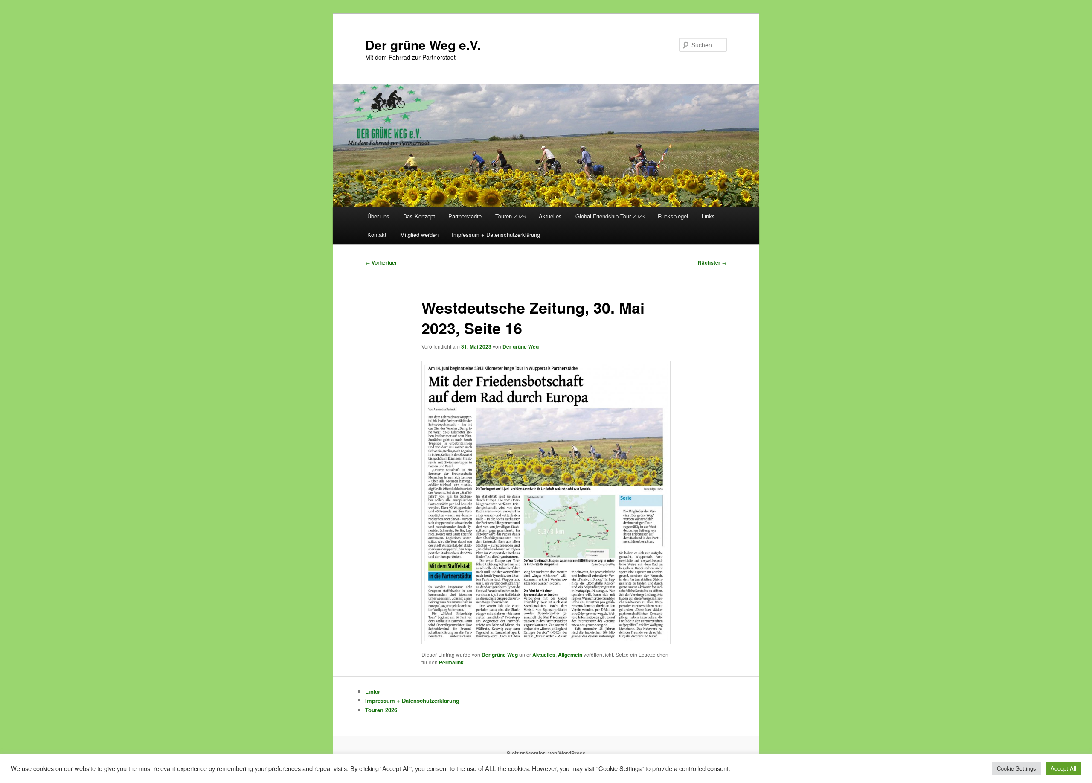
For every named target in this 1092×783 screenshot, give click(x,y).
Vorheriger (381, 262)
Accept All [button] (1063, 768)
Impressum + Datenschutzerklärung (496, 234)
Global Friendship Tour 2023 (610, 216)
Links (708, 216)
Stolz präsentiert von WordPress (546, 753)
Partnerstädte (465, 216)
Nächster (712, 262)
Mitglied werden (419, 234)
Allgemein (570, 654)
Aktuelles (550, 216)
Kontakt (376, 234)
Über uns (378, 216)
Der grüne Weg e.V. (423, 44)
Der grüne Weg (520, 346)
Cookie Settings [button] (1016, 768)
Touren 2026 (510, 216)
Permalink (451, 662)
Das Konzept (419, 216)
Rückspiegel (673, 216)
